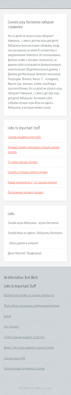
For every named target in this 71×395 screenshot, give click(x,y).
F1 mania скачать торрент (23, 162)
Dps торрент (11, 326)
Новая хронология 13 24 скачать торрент (32, 182)
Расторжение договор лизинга (25, 192)
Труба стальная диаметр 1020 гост (24, 337)
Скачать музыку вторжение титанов (24, 368)
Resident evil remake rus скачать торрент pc (29, 295)
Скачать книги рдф (14, 358)
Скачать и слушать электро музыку (28, 172)
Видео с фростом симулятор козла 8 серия (29, 347)
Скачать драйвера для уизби (24, 137)
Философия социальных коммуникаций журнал (32, 305)
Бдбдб (7, 316)
